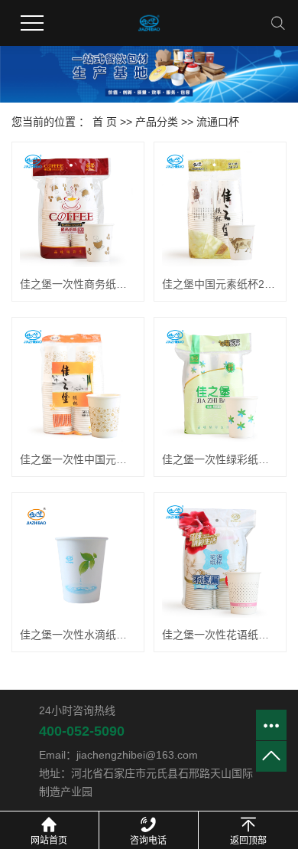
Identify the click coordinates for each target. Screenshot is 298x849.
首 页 (104, 122)
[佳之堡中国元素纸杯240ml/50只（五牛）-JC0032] (220, 208)
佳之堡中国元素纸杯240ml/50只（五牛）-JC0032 (220, 284)
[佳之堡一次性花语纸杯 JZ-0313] (220, 559)
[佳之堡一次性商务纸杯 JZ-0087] (78, 208)
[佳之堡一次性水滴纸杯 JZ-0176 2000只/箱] (78, 559)
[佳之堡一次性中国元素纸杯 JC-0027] (78, 383)
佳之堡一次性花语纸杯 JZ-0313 (220, 635)
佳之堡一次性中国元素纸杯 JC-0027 (78, 459)
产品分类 (156, 122)
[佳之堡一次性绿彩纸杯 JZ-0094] (220, 383)
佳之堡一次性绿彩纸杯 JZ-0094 (220, 459)
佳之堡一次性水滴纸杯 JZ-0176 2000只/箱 (78, 635)
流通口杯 (217, 122)
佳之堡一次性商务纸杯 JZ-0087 (78, 284)
